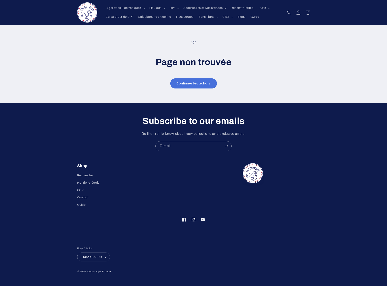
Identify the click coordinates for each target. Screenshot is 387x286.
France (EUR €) (92, 257)
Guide (81, 204)
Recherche (85, 175)
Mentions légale (88, 182)
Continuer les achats (193, 83)
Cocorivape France (99, 271)
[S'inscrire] (226, 146)
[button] (125, 8)
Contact (83, 197)
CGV (80, 190)
